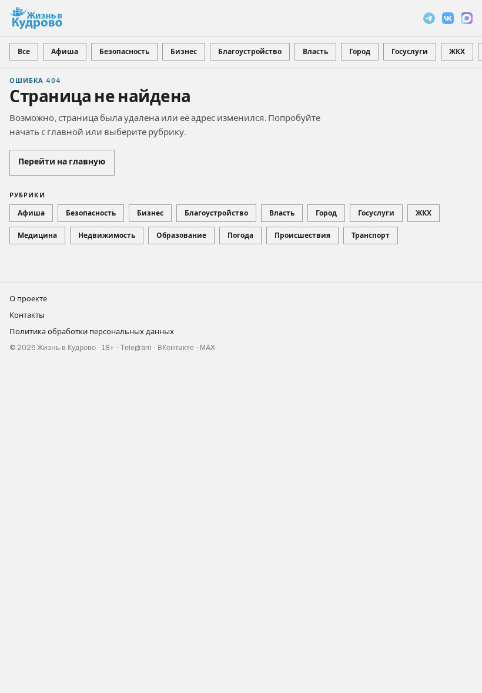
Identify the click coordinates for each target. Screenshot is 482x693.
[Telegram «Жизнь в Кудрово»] (429, 18)
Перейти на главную (61, 161)
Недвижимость (106, 235)
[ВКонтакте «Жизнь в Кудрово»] (448, 18)
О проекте (28, 299)
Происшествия (302, 235)
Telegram (136, 348)
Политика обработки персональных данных (91, 332)
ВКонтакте (176, 348)
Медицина (37, 235)
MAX (207, 348)
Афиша (64, 52)
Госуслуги (409, 52)
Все (24, 52)
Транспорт (371, 235)
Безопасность (124, 52)
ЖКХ (457, 52)
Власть (315, 52)
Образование (181, 235)
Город (359, 52)
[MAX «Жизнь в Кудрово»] (467, 18)
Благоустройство (250, 52)
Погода (240, 235)
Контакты (27, 315)
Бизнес (183, 52)
